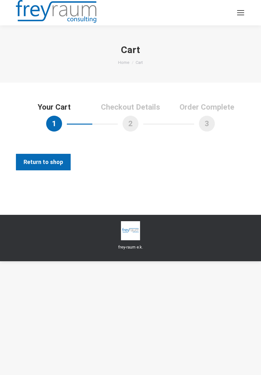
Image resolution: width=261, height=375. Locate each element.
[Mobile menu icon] (240, 12)
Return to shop (43, 162)
